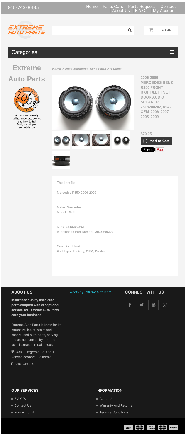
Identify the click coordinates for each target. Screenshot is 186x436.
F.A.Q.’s (20, 399)
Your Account (24, 412)
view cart (165, 30)
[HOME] (26, 23)
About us (106, 399)
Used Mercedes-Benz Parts (85, 69)
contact (168, 6)
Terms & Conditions (114, 412)
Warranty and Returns (116, 405)
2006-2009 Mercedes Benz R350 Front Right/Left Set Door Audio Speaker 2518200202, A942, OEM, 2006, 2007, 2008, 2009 (157, 97)
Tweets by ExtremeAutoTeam (89, 292)
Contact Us (23, 405)
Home (56, 69)
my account (164, 10)
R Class (116, 69)
